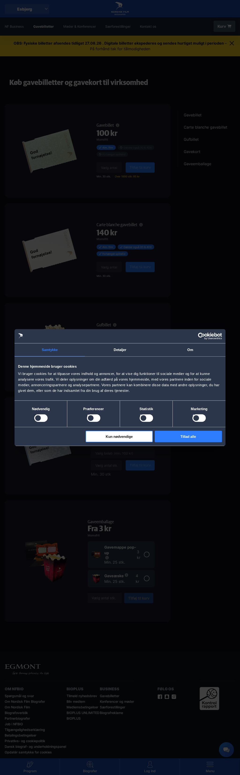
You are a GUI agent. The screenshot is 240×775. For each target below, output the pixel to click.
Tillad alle (188, 437)
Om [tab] (190, 349)
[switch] (93, 418)
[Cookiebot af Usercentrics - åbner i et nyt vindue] (201, 336)
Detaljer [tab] (120, 349)
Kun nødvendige (119, 437)
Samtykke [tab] (50, 349)
